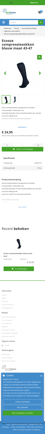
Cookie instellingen (22, 402)
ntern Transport (7, 320)
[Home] (9, 11)
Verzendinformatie (8, 305)
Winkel (4, 298)
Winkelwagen (6, 354)
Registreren (34, 3)
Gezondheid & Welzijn (9, 317)
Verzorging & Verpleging (9, 333)
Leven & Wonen (7, 323)
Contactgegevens (7, 308)
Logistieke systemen (8, 336)
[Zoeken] (40, 22)
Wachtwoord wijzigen (8, 361)
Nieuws (4, 295)
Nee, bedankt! (22, 407)
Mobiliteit (5, 327)
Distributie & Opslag (8, 330)
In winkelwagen (21, 269)
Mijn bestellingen (7, 358)
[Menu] (4, 22)
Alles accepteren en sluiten (22, 413)
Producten (5, 301)
